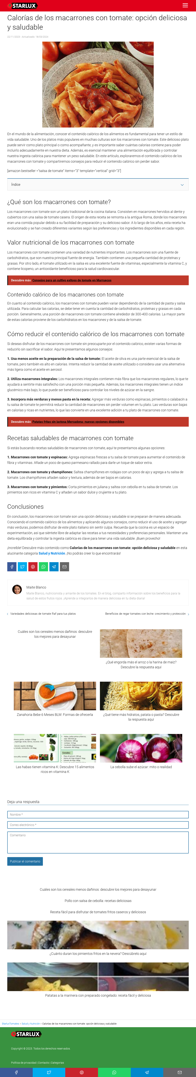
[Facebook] (11, 566)
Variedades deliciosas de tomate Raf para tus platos (43, 613)
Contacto (43, 1062)
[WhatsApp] (43, 566)
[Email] (64, 566)
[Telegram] (54, 566)
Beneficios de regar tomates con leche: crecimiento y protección (145, 613)
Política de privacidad (24, 1062)
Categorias (57, 1062)
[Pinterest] (33, 566)
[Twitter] (22, 566)
